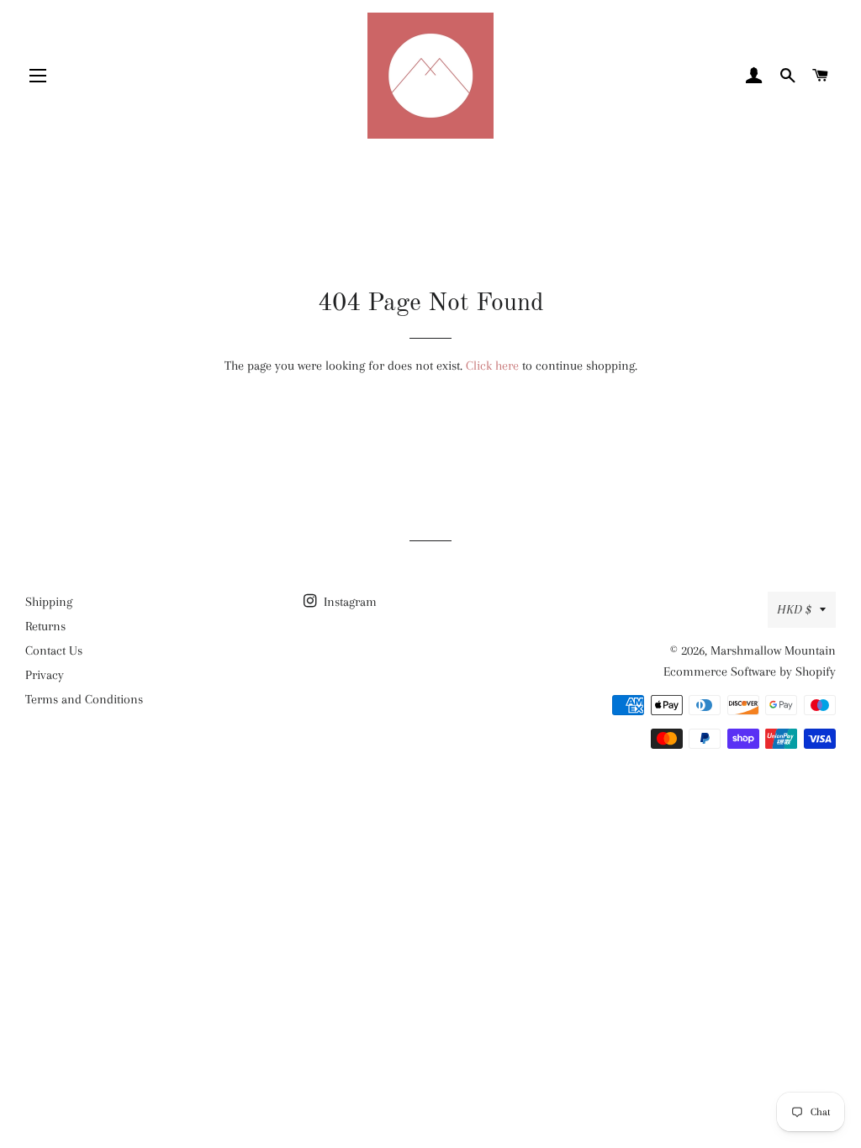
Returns (45, 626)
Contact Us (53, 650)
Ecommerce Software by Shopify (749, 671)
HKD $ (794, 609)
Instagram (348, 601)
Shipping (48, 601)
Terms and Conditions (84, 699)
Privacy (44, 674)
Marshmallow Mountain (773, 650)
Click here (492, 365)
